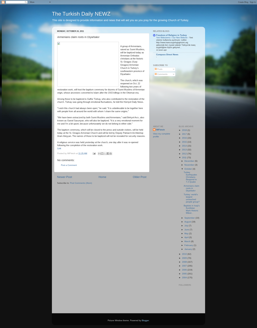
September (189, 218)
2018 (184, 130)
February (189, 245)
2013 (184, 150)
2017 (184, 134)
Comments (162, 74)
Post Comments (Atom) (81, 183)
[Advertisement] (175, 100)
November (189, 165)
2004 (184, 277)
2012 (184, 154)
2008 (184, 262)
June (187, 230)
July (186, 226)
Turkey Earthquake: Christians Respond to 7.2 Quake (190, 177)
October (188, 169)
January (188, 249)
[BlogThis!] (102, 153)
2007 (184, 266)
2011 (184, 157)
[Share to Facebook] (107, 153)
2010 (184, 254)
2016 (184, 138)
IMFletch (160, 130)
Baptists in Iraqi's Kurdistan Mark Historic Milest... (192, 209)
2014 (184, 146)
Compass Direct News (167, 54)
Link (59, 148)
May (186, 233)
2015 (184, 142)
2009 (184, 258)
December (189, 161)
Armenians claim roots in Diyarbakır (191, 188)
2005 (184, 274)
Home (102, 177)
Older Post (139, 177)
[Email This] (99, 153)
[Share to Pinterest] (110, 153)
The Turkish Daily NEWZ (81, 14)
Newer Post (64, 177)
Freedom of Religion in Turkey (171, 35)
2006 (184, 270)
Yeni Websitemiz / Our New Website (172, 37)
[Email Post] (94, 153)
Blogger (145, 320)
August (188, 222)
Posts (159, 69)
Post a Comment (69, 165)
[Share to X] (105, 153)
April (186, 237)
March (187, 241)
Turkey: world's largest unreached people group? (192, 198)
